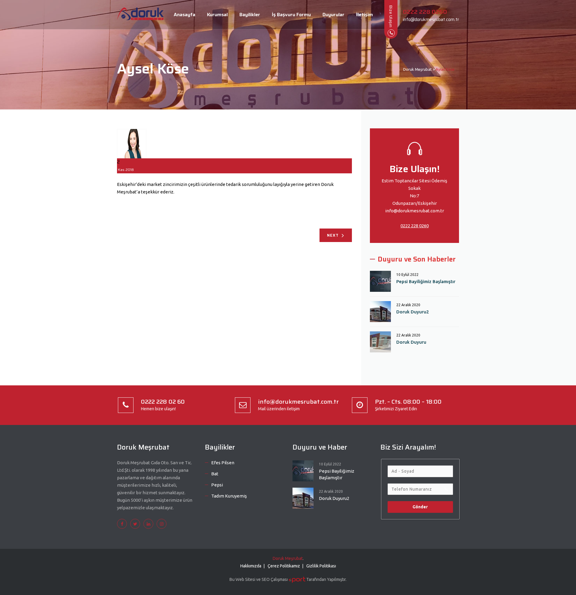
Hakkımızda (250, 566)
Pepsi (217, 484)
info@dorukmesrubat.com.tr (414, 210)
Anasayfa (184, 14)
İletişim (364, 14)
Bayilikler (249, 14)
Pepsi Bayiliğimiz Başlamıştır (425, 281)
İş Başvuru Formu (291, 14)
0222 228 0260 (414, 225)
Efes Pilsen (222, 462)
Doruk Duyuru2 (412, 311)
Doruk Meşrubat (288, 558)
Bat (214, 473)
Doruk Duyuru (411, 342)
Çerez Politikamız (284, 566)
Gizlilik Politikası (321, 566)
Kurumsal (217, 14)
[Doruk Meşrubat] (140, 14)
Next (333, 235)
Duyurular (333, 14)
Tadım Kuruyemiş (229, 495)
